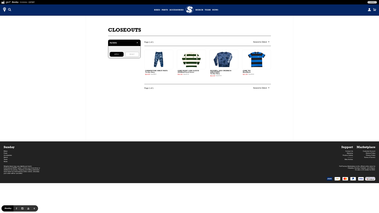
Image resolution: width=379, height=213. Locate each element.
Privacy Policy (370, 155)
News (215, 10)
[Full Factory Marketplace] (3, 1)
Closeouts (124, 30)
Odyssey (351, 168)
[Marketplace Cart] (375, 9)
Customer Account (369, 151)
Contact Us (349, 151)
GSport (372, 168)
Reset (132, 54)
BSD (373, 170)
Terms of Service (369, 157)
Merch (199, 10)
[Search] (10, 9)
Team (208, 10)
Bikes (157, 10)
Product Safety (348, 155)
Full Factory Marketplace (347, 166)
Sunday (9, 147)
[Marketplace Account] (369, 9)
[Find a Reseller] (4, 9)
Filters (124, 43)
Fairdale (363, 168)
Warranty (350, 153)
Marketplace (366, 147)
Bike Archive (349, 159)
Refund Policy (370, 153)
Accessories (177, 10)
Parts (165, 10)
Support (372, 2)
